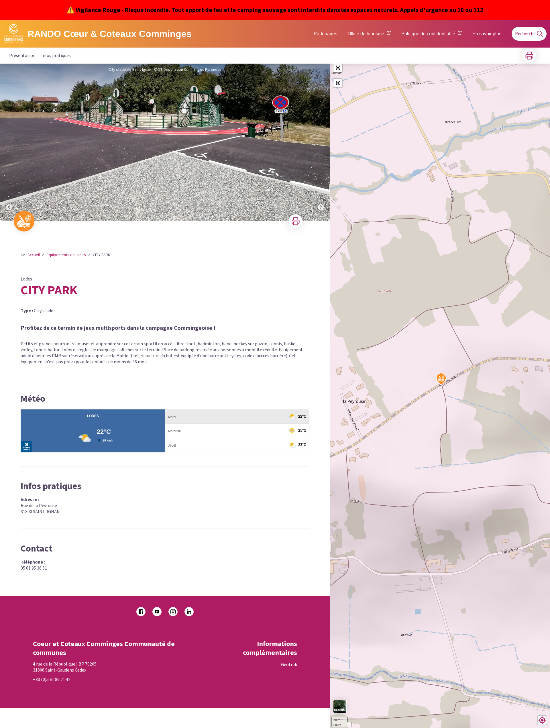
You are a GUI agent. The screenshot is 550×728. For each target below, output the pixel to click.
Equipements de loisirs (66, 255)
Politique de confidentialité (428, 33)
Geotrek (289, 665)
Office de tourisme (365, 33)
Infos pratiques (56, 55)
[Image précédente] (9, 142)
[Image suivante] (321, 142)
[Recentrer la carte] (337, 83)
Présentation (22, 55)
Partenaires (325, 33)
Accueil (34, 255)
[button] (337, 67)
